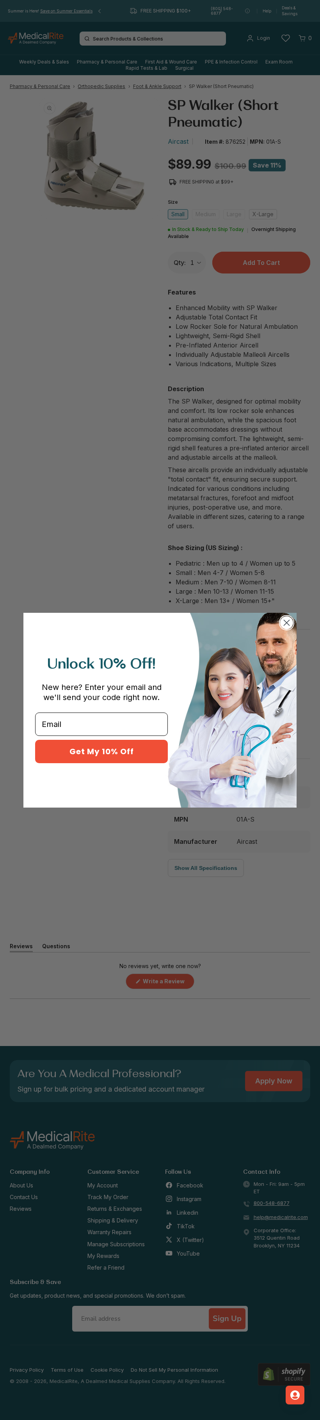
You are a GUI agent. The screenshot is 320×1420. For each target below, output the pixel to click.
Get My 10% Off (101, 751)
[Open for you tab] (295, 1395)
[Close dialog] (286, 623)
